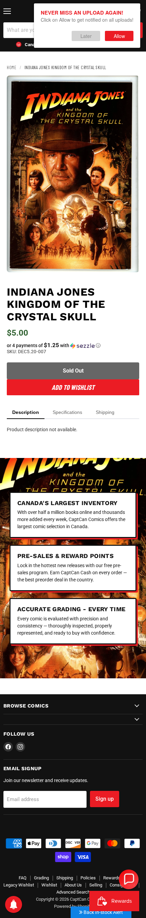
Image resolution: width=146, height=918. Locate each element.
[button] (73, 345)
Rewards (111, 877)
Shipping (64, 877)
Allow (119, 36)
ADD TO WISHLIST (73, 387)
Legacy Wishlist (18, 884)
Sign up (104, 799)
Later (86, 36)
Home (11, 67)
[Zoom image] (128, 261)
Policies (88, 877)
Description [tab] (25, 412)
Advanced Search (73, 892)
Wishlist (49, 884)
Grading (41, 877)
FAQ (22, 877)
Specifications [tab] (67, 412)
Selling (95, 884)
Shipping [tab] (105, 412)
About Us (73, 884)
